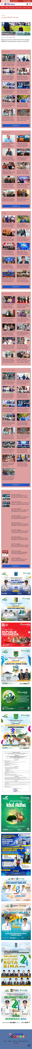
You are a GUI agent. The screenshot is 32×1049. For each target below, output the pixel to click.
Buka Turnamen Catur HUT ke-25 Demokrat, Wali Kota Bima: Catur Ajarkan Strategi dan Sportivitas (23, 64)
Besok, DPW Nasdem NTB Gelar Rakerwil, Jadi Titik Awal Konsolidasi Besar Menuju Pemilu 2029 (8, 280)
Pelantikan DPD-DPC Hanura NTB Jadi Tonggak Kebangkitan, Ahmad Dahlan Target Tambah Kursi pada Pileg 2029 (8, 239)
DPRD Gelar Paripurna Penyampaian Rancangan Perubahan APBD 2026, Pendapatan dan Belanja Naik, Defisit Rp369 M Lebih (22, 145)
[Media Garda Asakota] (9, 4)
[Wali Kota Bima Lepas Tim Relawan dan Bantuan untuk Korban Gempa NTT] (8, 98)
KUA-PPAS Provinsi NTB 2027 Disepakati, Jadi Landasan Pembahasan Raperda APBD (23, 159)
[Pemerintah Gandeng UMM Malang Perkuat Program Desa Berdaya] (8, 458)
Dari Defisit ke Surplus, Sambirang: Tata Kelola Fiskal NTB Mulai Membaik (8, 158)
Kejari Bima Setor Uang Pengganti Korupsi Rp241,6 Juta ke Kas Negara (23, 306)
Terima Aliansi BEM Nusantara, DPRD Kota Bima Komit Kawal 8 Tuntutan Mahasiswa (20, 531)
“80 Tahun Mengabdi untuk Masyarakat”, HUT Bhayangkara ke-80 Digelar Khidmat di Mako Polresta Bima (20, 517)
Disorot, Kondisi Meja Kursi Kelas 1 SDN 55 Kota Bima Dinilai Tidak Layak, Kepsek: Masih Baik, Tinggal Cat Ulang (23, 119)
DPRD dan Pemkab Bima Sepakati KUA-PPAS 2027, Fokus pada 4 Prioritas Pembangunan (8, 451)
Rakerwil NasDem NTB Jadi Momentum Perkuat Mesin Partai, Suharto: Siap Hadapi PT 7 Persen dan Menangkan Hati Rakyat (23, 266)
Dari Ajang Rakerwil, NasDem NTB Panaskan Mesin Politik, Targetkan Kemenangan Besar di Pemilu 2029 (7, 266)
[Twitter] (12, 1036)
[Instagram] (17, 1036)
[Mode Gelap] (27, 4)
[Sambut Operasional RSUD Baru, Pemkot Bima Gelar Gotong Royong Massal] (8, 85)
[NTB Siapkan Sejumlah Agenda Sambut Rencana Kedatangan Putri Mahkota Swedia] (23, 98)
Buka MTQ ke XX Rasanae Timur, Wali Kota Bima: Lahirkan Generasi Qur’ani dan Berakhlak (23, 92)
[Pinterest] (15, 1036)
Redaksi (9, 1041)
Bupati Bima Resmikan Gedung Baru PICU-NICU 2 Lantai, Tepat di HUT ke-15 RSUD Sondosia (23, 78)
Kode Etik (15, 1041)
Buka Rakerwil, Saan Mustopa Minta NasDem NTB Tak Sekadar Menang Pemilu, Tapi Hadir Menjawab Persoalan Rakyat (23, 253)
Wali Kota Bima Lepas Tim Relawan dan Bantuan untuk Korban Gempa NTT (8, 105)
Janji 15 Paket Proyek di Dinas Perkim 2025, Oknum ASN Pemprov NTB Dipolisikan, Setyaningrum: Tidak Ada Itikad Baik (23, 320)
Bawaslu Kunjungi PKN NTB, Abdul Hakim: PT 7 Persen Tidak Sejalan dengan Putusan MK (8, 253)
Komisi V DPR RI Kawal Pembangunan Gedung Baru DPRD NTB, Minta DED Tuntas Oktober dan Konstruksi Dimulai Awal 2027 (8, 200)
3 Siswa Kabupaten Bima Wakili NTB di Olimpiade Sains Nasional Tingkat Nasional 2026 (8, 78)
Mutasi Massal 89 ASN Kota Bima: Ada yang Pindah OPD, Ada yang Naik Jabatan (20, 510)
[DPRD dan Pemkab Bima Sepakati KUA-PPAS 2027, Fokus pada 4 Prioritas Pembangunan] (8, 444)
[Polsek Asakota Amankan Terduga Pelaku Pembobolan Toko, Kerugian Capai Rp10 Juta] (8, 354)
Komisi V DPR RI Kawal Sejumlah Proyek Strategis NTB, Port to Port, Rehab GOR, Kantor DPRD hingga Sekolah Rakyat (23, 172)
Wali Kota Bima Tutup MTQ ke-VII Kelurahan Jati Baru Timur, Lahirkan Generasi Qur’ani (19, 496)
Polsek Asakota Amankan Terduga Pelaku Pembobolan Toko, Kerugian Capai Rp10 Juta (8, 361)
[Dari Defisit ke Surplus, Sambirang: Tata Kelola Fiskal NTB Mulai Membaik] (8, 152)
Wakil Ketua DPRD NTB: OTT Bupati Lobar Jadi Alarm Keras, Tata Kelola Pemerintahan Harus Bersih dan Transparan (8, 186)
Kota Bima (6, 37)
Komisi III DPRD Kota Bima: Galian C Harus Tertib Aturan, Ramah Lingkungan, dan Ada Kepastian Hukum (23, 361)
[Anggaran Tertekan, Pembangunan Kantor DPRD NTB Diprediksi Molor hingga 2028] (8, 165)
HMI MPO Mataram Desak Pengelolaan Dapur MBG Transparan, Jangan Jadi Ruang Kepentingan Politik (20, 524)
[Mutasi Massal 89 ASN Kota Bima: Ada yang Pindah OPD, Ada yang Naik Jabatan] (6, 511)
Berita (2, 37)
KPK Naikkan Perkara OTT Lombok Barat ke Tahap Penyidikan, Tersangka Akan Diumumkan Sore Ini (8, 333)
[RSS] (23, 1036)
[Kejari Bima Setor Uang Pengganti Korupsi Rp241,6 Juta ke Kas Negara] (23, 299)
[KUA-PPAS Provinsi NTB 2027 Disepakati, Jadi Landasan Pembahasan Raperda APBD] (23, 152)
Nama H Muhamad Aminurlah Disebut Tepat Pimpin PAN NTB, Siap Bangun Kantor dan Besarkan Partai (22, 225)
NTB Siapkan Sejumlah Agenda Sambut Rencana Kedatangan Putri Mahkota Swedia (23, 105)
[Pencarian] (30, 4)
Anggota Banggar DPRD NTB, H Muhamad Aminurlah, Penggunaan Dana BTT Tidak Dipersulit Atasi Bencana (8, 145)
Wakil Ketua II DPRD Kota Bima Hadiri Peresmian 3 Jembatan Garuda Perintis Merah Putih (8, 225)
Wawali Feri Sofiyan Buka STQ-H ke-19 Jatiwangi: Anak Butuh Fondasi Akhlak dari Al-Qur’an (20, 503)
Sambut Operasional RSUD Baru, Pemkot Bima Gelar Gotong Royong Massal (8, 92)
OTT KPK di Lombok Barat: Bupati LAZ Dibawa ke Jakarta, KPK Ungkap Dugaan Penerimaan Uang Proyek (23, 347)
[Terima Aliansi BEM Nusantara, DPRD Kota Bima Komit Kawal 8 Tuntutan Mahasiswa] (6, 532)
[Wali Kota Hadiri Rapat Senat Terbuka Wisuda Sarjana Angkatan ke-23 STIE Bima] (23, 444)
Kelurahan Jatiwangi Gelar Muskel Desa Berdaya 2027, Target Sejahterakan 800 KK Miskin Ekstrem (8, 478)
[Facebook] (9, 1036)
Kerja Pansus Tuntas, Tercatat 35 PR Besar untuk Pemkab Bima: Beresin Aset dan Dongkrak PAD (23, 239)
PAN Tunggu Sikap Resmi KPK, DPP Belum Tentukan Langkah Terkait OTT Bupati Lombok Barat (23, 333)
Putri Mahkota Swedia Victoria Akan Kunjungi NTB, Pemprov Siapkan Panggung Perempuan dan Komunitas (22, 464)
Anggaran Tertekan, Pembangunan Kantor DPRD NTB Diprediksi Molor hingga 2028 (8, 172)
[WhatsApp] (20, 1036)
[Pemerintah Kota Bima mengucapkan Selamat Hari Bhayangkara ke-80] (5, 553)
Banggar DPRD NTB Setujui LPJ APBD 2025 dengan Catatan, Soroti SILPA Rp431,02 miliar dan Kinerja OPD (23, 186)
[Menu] (2, 4)
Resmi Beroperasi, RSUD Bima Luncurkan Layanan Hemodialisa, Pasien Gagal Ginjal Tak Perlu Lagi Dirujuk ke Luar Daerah (8, 119)
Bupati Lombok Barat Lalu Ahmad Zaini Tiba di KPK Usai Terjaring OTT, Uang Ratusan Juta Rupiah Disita (8, 347)
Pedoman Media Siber (23, 1041)
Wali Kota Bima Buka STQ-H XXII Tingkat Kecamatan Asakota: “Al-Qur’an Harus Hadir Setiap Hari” (8, 64)
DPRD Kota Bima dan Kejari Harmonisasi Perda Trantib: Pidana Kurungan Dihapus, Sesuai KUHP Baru (23, 280)
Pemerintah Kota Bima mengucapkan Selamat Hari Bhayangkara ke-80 (19, 553)
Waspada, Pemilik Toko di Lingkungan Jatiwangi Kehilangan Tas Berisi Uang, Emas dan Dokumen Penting (8, 306)
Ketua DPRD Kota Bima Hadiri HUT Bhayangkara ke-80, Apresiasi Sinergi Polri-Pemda (19, 539)
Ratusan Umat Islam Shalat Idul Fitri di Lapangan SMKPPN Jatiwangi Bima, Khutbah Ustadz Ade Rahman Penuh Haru (15, 41)
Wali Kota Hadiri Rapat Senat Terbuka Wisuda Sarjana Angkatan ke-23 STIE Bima (22, 451)
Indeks (5, 1041)
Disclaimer (16, 1043)
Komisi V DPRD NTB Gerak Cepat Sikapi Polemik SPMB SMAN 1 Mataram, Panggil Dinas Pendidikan (19, 560)
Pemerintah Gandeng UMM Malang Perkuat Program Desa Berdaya (8, 465)
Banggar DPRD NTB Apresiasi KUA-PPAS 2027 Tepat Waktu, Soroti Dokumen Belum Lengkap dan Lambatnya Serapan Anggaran (23, 200)
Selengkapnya (15, 125)
